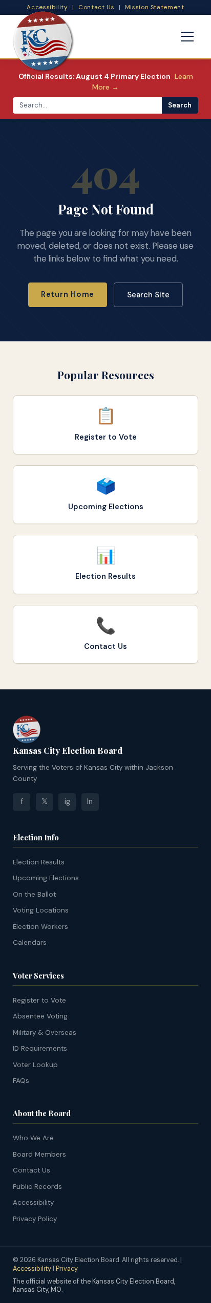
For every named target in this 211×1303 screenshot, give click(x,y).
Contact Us (96, 7)
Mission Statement (154, 7)
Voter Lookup (35, 1064)
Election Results (39, 862)
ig (67, 801)
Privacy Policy (35, 1218)
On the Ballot (34, 894)
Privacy (67, 1269)
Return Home (67, 294)
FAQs (21, 1080)
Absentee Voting (40, 1016)
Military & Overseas (44, 1032)
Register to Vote (39, 1000)
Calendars (30, 942)
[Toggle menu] (187, 37)
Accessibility (47, 7)
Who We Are (33, 1138)
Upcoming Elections (46, 878)
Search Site (148, 295)
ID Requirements (40, 1048)
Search (180, 105)
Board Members (39, 1154)
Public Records (37, 1186)
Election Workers (40, 926)
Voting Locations (41, 910)
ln (90, 801)
